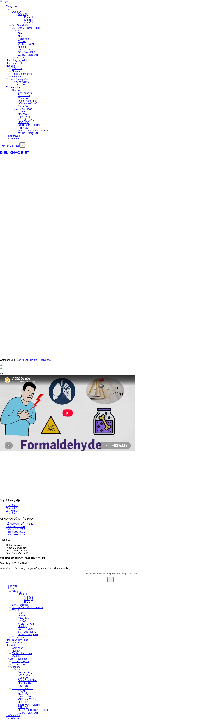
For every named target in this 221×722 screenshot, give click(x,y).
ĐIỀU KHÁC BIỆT (14, 153)
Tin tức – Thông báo (17, 79)
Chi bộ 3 (28, 22)
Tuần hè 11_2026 (15, 526)
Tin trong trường (20, 84)
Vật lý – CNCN (26, 44)
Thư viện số (12, 138)
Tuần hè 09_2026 (15, 532)
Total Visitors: (13, 550)
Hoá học (22, 47)
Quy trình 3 (12, 511)
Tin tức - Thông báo (40, 360)
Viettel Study (19, 76)
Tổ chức (10, 9)
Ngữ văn (22, 36)
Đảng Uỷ (16, 11)
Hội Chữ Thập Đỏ (27, 103)
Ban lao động (25, 92)
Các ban (16, 90)
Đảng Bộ (23, 14)
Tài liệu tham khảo (22, 74)
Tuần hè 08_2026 (15, 534)
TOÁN (21, 111)
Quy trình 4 (12, 513)
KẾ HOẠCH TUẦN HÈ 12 (20, 524)
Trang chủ (11, 6)
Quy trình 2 (12, 508)
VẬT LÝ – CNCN (27, 119)
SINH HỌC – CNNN (29, 125)
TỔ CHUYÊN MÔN (22, 109)
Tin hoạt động (13, 87)
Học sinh (10, 65)
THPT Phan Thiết (9, 145)
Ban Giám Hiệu (20, 25)
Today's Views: (14, 548)
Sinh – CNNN (25, 49)
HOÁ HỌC (23, 122)
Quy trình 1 (12, 505)
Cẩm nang (17, 68)
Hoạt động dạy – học (17, 60)
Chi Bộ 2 (28, 20)
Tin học (22, 41)
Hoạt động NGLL (15, 63)
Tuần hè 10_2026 (15, 529)
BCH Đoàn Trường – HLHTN (27, 28)
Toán (20, 33)
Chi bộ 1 (28, 17)
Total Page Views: (16, 553)
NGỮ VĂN (23, 114)
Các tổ (15, 30)
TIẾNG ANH (24, 117)
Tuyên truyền (13, 136)
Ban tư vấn (24, 95)
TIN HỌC (23, 128)
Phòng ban (18, 57)
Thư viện (23, 106)
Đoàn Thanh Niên (27, 101)
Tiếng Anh (23, 38)
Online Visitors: (14, 545)
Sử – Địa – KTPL (27, 52)
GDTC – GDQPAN (28, 55)
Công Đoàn (24, 98)
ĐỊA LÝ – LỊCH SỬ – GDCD (33, 130)
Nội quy (16, 71)
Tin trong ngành (20, 82)
